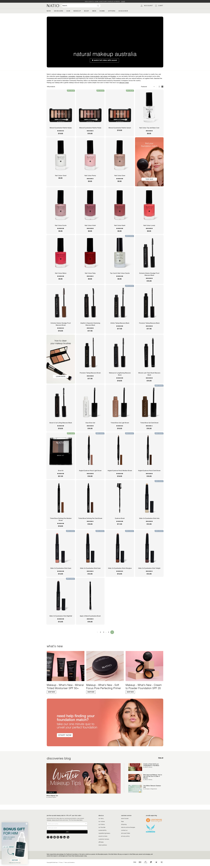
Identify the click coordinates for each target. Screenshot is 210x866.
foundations (64, 76)
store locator (125, 818)
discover (123, 11)
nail (101, 76)
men (94, 11)
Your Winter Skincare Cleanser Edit (152, 786)
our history (102, 824)
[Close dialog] (26, 824)
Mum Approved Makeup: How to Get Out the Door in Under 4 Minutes (152, 776)
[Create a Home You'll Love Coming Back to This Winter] (135, 767)
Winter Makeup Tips (52, 795)
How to (51, 792)
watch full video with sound (105, 60)
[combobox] (81, 5)
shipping (124, 824)
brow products (95, 76)
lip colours (86, 76)
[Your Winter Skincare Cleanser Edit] (135, 789)
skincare (58, 11)
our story (101, 818)
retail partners (103, 844)
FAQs (122, 821)
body (86, 11)
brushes (113, 76)
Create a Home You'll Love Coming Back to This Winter (151, 764)
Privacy (61, 862)
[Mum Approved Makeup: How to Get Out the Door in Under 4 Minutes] (135, 778)
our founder (102, 827)
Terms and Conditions (70, 862)
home (102, 11)
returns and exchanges (128, 827)
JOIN (67, 832)
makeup (77, 11)
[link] (15, 843)
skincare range (124, 82)
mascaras (79, 76)
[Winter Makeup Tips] (83, 778)
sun (68, 11)
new (49, 11)
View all (160, 758)
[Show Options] (86, 823)
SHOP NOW (51, 692)
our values (102, 821)
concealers (71, 76)
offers (111, 11)
